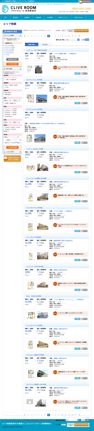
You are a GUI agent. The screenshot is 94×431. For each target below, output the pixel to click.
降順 (87, 40)
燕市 (6, 54)
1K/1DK (15, 108)
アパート (15, 77)
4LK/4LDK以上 (8, 116)
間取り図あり (8, 92)
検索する (12, 64)
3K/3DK (15, 112)
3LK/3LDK (7, 114)
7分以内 (18, 127)
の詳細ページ (77, 73)
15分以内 (13, 129)
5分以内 (13, 127)
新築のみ (7, 142)
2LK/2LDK (7, 112)
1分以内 (7, 127)
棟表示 (45, 44)
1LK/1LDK (7, 110)
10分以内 (7, 129)
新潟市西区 (8, 51)
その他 (6, 87)
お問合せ (12, 158)
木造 (6, 85)
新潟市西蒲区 (8, 52)
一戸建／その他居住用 (10, 79)
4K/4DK (15, 114)
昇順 (83, 40)
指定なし (7, 131)
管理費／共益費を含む (10, 103)
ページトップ (88, 417)
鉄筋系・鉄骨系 (13, 85)
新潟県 (9, 43)
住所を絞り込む (12, 59)
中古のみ (13, 142)
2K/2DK (15, 110)
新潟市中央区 (8, 47)
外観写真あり (8, 94)
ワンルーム (8, 108)
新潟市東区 (8, 45)
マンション (8, 77)
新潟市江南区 (8, 49)
